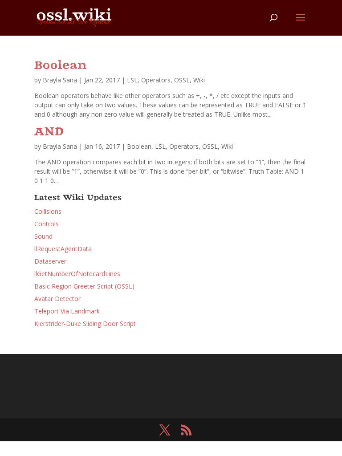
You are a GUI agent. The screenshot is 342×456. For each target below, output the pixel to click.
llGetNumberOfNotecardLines (77, 273)
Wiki (199, 80)
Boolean (60, 66)
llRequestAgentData (63, 248)
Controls (46, 224)
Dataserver (50, 261)
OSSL (182, 80)
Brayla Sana (60, 80)
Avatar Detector (57, 298)
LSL (132, 80)
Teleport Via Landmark (67, 311)
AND (49, 132)
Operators (156, 80)
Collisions (47, 211)
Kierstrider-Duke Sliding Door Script (85, 323)
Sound (43, 236)
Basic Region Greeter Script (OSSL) (84, 286)
